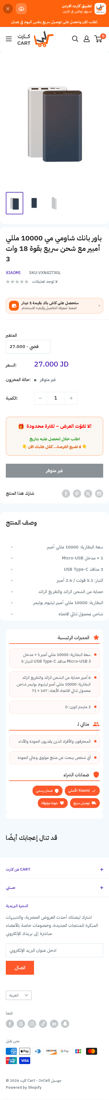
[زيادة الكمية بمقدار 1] (71, 398)
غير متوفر (54, 470)
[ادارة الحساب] (87, 39)
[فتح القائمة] (9, 39)
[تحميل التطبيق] (21, 8)
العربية (14, 995)
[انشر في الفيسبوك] (66, 493)
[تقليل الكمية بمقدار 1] (40, 398)
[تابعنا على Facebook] (10, 1024)
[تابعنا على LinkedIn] (54, 1024)
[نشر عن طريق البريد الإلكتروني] (99, 493)
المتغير (11, 335)
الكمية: (12, 398)
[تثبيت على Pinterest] (77, 493)
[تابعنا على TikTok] (43, 1024)
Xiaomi (13, 273)
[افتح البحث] (75, 39)
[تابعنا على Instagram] (32, 1024)
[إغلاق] (8, 9)
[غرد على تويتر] (88, 493)
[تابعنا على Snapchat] (65, 1024)
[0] (98, 38)
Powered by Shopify (24, 1087)
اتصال (20, 967)
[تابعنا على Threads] (21, 1024)
